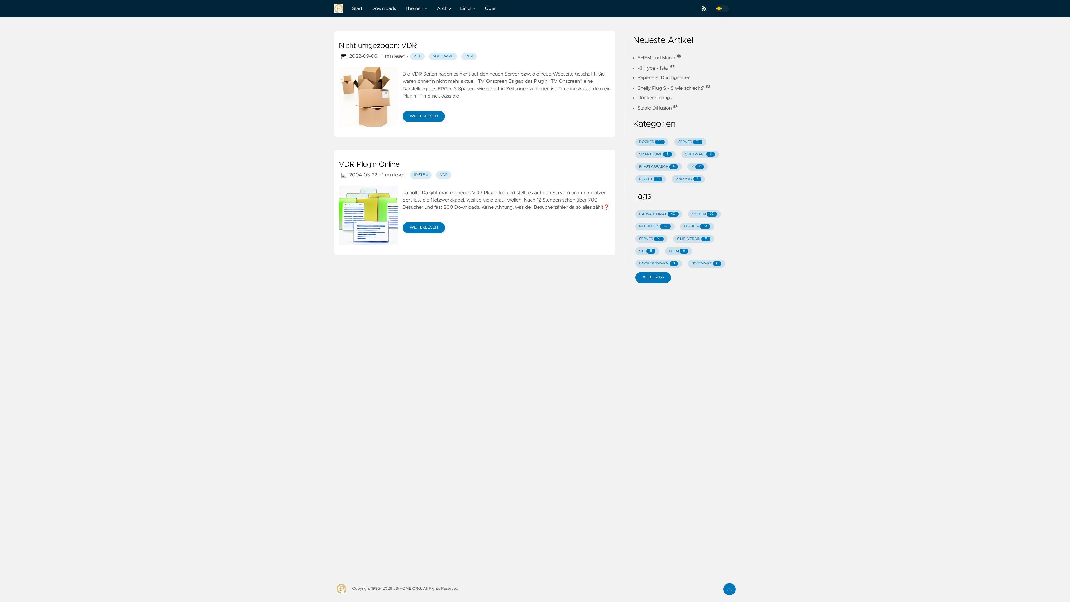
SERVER (688, 142)
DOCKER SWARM (657, 263)
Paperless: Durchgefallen (664, 77)
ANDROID (687, 179)
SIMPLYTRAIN (692, 239)
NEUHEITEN (653, 226)
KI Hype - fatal (656, 68)
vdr (469, 56)
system (421, 175)
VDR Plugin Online (369, 164)
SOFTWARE (698, 154)
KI (696, 167)
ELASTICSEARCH (657, 167)
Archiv (444, 8)
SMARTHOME (653, 154)
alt (417, 56)
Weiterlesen (424, 116)
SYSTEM (703, 214)
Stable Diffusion (658, 108)
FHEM (677, 251)
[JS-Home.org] (341, 8)
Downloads (383, 8)
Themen (414, 8)
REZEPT (649, 179)
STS (645, 251)
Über (490, 8)
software (443, 56)
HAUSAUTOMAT (657, 214)
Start (357, 8)
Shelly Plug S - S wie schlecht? (674, 88)
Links (465, 8)
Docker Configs (655, 97)
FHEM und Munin (659, 57)
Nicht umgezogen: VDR (378, 46)
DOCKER (650, 142)
